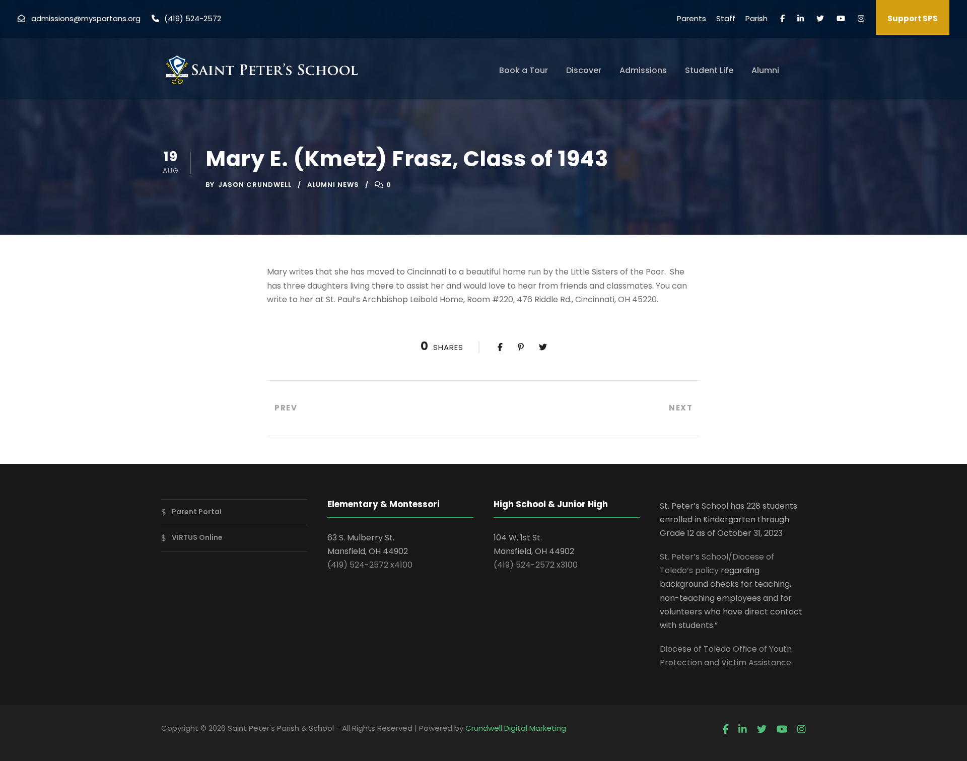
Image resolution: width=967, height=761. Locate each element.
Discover (583, 70)
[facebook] (782, 18)
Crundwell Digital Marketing (515, 728)
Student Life (709, 70)
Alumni (765, 70)
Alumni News (333, 184)
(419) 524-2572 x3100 (536, 565)
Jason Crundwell (255, 184)
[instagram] (861, 18)
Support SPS (912, 18)
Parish (756, 18)
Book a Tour (523, 70)
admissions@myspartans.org (86, 18)
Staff (725, 18)
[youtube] (841, 18)
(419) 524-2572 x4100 (369, 565)
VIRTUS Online (197, 537)
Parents (691, 18)
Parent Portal (197, 512)
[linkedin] (800, 18)
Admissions (643, 70)
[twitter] (820, 18)
